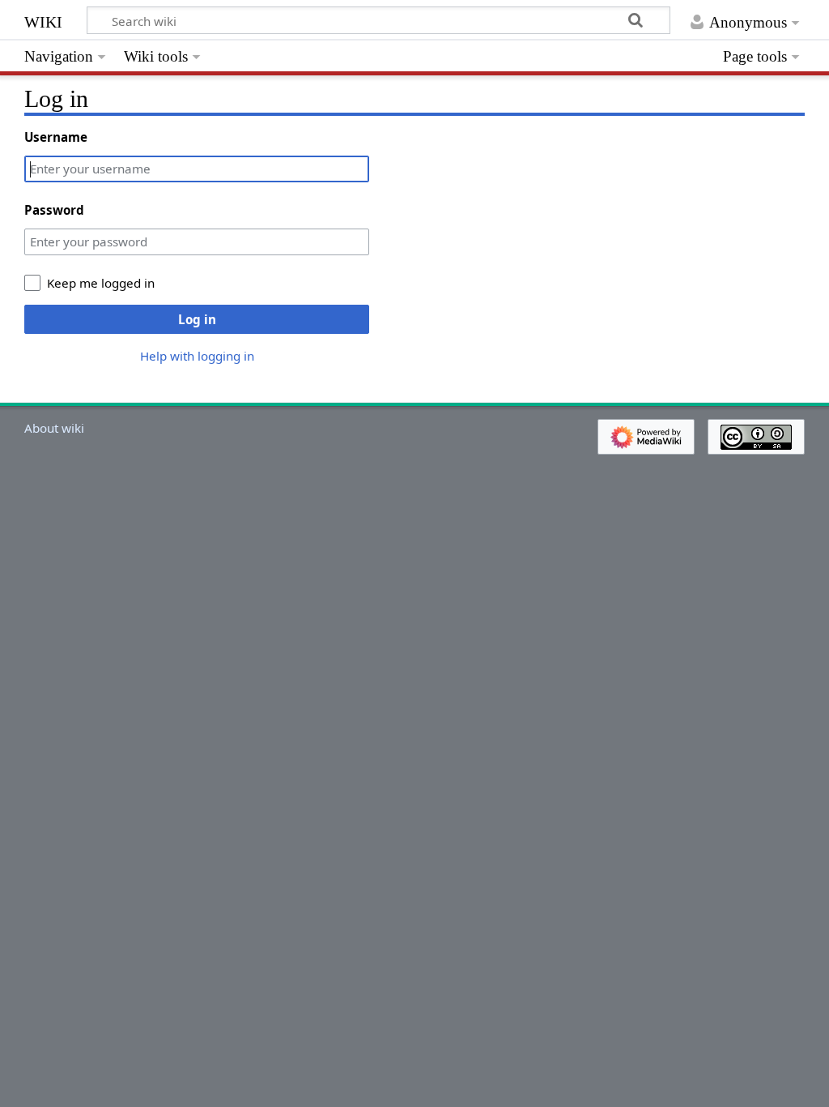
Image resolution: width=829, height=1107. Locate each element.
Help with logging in (197, 356)
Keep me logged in (101, 283)
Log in (197, 319)
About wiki (54, 428)
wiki (43, 19)
